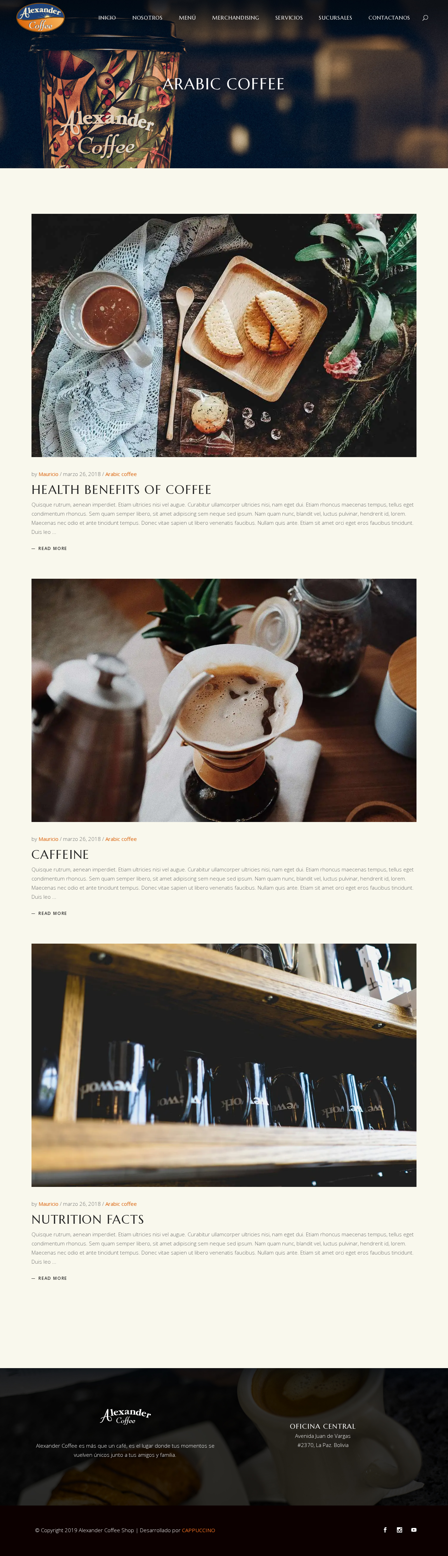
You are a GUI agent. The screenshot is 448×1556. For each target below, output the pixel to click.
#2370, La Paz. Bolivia (323, 1444)
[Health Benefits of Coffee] (223, 335)
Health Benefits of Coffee (121, 489)
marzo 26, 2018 (82, 473)
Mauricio (49, 473)
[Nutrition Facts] (223, 1065)
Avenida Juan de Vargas (323, 1435)
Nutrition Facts (87, 1219)
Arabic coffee (121, 473)
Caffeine (60, 854)
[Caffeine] (223, 700)
